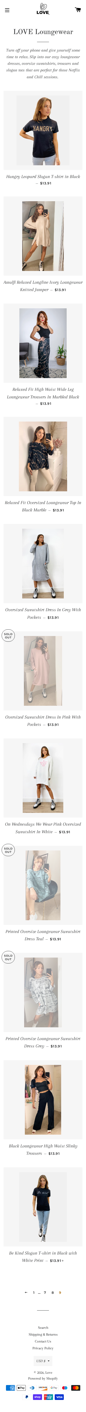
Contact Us (43, 1341)
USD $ (40, 1361)
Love (48, 1372)
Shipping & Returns (43, 1334)
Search (43, 1327)
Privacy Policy (43, 1348)
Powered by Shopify (43, 1378)
